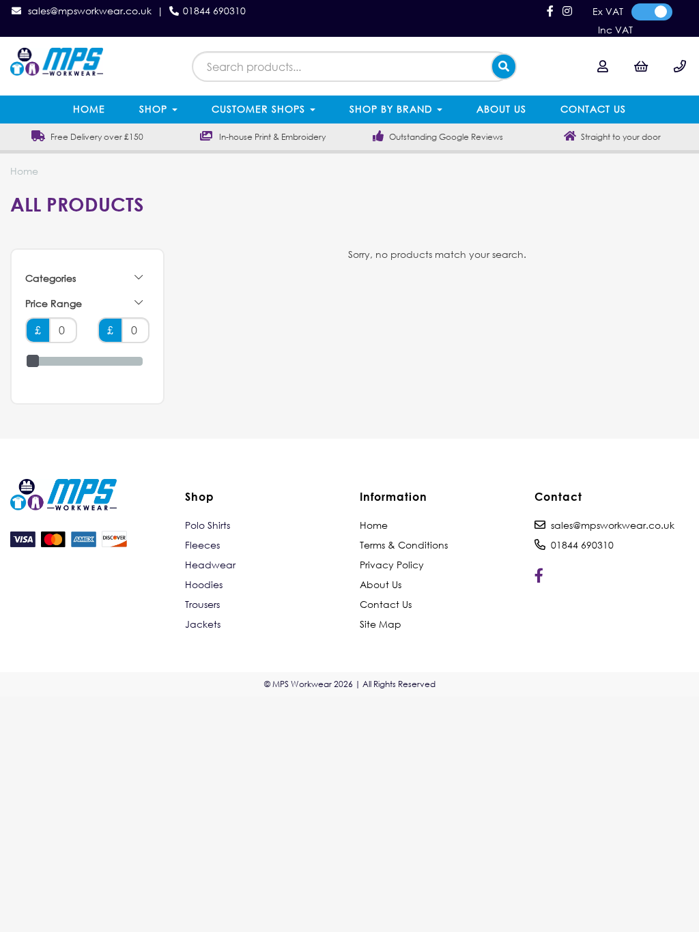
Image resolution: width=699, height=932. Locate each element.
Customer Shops (260, 108)
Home (89, 108)
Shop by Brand (393, 108)
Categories (50, 278)
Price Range (53, 303)
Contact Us (593, 108)
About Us (501, 108)
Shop (155, 108)
